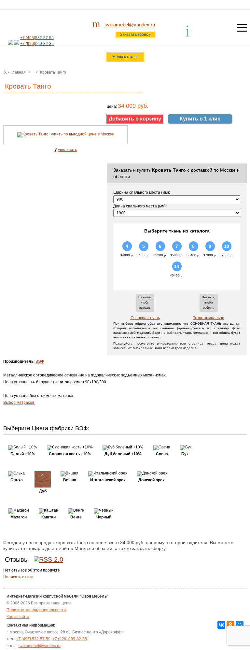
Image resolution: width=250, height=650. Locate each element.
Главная (18, 72)
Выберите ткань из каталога (177, 230)
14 (176, 266)
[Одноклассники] (230, 625)
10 (226, 246)
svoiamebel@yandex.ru (129, 24)
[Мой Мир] (239, 625)
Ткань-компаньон (208, 318)
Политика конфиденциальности (36, 610)
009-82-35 (69, 639)
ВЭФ (39, 361)
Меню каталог (125, 56)
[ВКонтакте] (221, 625)
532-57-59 (33, 639)
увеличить (67, 150)
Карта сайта (18, 617)
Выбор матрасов (19, 402)
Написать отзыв (18, 577)
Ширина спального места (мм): (141, 192)
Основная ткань (145, 318)
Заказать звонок (135, 34)
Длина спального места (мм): (140, 206)
